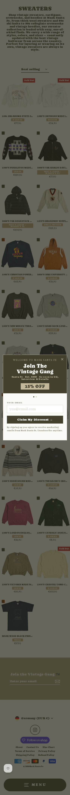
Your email (14, 403)
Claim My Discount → (35, 419)
